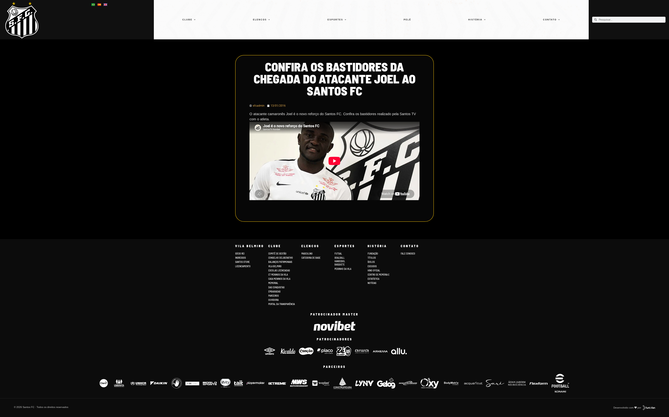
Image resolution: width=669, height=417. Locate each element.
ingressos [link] (240, 257)
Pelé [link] (407, 19)
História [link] (475, 19)
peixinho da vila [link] (342, 268)
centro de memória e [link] (378, 274)
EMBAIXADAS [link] (274, 291)
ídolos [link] (371, 261)
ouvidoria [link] (273, 299)
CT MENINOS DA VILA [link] (278, 274)
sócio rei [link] (239, 253)
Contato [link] (550, 19)
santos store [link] (242, 261)
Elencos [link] (260, 19)
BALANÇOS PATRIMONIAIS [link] (280, 261)
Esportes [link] (335, 19)
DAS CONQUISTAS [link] (276, 287)
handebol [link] (339, 261)
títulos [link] (372, 257)
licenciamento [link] (243, 266)
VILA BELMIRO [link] (275, 266)
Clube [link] (187, 19)
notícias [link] (372, 282)
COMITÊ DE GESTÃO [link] (277, 253)
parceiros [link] (273, 295)
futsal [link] (338, 253)
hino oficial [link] (374, 270)
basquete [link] (339, 264)
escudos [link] (372, 266)
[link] (25, 20)
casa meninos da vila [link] (279, 278)
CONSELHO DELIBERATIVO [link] (280, 257)
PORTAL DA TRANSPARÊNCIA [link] (281, 304)
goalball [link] (339, 257)
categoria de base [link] (311, 257)
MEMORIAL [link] (273, 282)
